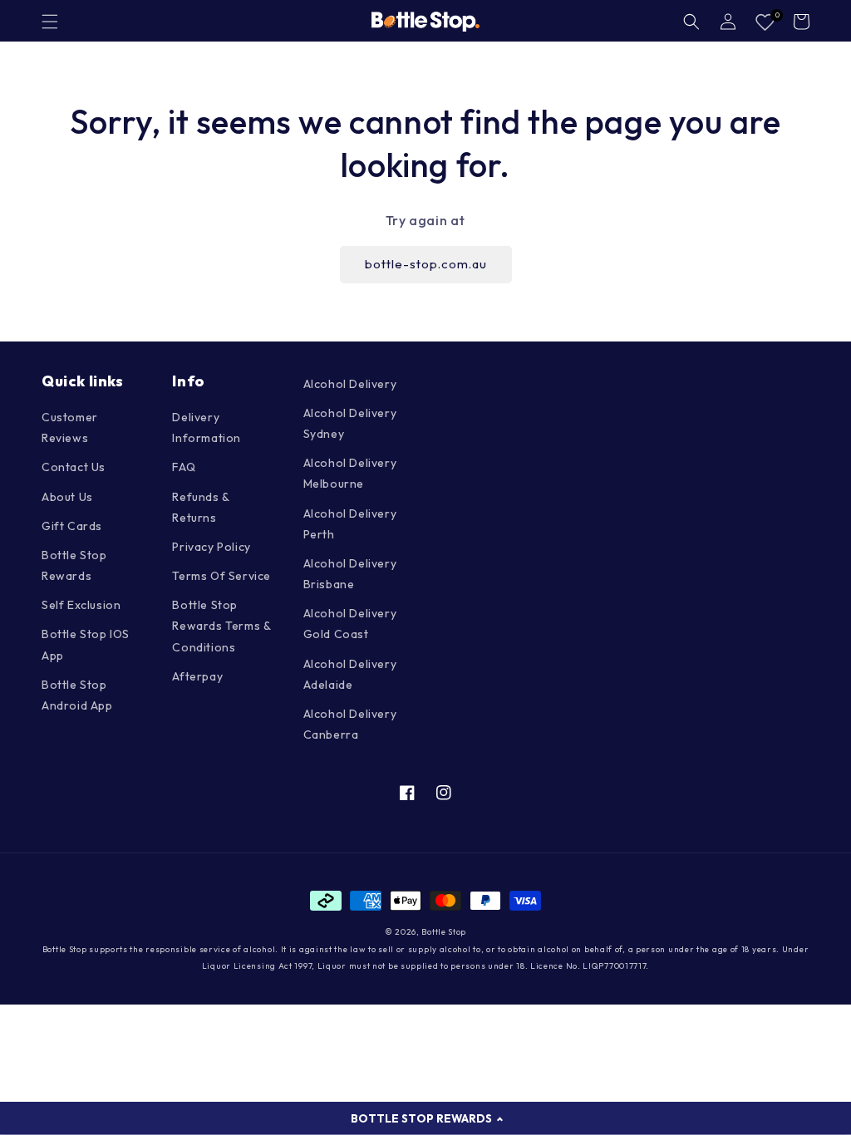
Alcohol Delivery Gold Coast (350, 623)
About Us (67, 496)
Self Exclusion (81, 604)
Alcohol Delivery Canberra (350, 724)
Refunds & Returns (200, 507)
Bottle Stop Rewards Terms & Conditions (221, 625)
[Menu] (50, 21)
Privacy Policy (211, 546)
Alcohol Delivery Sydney (350, 423)
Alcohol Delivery (350, 383)
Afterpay (197, 676)
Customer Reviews (70, 427)
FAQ (183, 466)
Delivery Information (206, 427)
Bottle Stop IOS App (86, 644)
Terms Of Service (221, 575)
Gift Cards (72, 525)
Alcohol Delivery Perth (350, 524)
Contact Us (74, 466)
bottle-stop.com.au (426, 264)
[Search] (691, 21)
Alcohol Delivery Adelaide (350, 674)
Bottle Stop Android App (77, 695)
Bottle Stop (443, 931)
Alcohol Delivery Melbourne (350, 473)
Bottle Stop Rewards (74, 565)
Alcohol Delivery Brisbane (350, 574)
